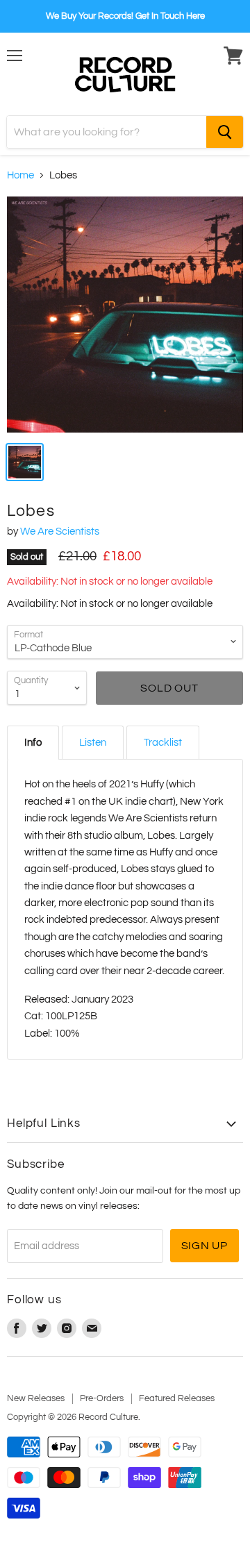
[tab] (33, 743)
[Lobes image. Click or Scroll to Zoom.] (125, 314)
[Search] (224, 132)
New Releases (36, 1398)
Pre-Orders (102, 1398)
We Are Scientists (59, 531)
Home (20, 175)
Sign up (204, 1245)
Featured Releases (177, 1398)
